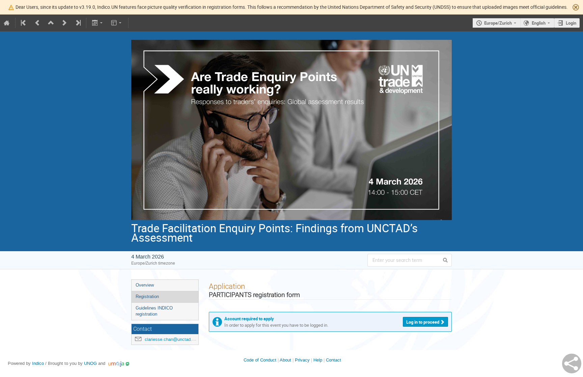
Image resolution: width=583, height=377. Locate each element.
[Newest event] (77, 23)
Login (571, 23)
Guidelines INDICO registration (154, 311)
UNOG (90, 363)
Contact (333, 360)
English (539, 23)
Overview (145, 285)
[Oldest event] (24, 23)
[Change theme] (117, 23)
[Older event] (37, 23)
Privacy (302, 360)
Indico (38, 363)
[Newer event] (64, 23)
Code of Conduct (260, 360)
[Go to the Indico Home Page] (6, 23)
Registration (147, 296)
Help (317, 360)
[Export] (97, 23)
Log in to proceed (422, 322)
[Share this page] (571, 363)
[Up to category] (51, 23)
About (285, 360)
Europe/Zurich (498, 23)
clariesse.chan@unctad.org (171, 339)
